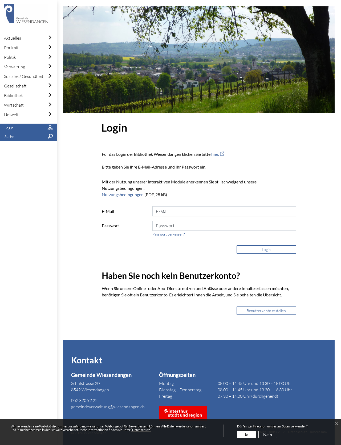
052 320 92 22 (84, 400)
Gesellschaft (15, 86)
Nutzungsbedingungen (123, 194)
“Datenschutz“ (141, 430)
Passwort (110, 225)
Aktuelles (12, 38)
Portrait (11, 47)
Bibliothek (13, 95)
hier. (217, 154)
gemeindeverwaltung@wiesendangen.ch (108, 406)
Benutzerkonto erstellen (266, 310)
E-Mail (108, 211)
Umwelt (11, 114)
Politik (10, 57)
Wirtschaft (14, 105)
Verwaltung (14, 66)
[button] (28, 136)
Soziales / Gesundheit (23, 76)
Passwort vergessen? (168, 234)
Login (266, 249)
